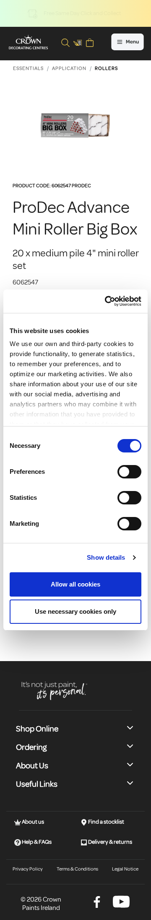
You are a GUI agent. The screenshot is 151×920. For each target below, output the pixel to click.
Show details (106, 557)
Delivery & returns (109, 841)
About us (32, 821)
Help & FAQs (36, 841)
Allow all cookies (75, 584)
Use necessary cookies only (75, 611)
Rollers (106, 68)
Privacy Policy (28, 869)
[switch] (129, 471)
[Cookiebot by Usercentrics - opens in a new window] (106, 301)
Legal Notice (125, 869)
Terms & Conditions (77, 869)
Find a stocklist (105, 821)
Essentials (28, 68)
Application (69, 68)
